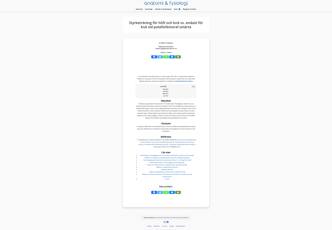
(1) (177, 76)
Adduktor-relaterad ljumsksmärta (167, 167)
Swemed (152, 217)
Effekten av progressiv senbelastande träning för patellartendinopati (167, 158)
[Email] (178, 56)
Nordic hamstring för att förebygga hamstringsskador (167, 162)
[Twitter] (160, 56)
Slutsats (165, 91)
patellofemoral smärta (185, 81)
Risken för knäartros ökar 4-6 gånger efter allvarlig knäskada (167, 165)
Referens (166, 94)
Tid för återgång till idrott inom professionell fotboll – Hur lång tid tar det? (167, 160)
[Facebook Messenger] (172, 56)
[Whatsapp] (166, 56)
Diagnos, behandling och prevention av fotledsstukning (167, 172)
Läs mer (165, 96)
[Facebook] (154, 56)
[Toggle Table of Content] (193, 86)
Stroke (167, 179)
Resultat (165, 89)
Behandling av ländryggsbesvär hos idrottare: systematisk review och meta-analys (167, 155)
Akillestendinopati (167, 169)
